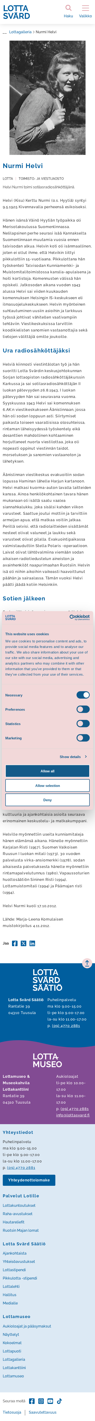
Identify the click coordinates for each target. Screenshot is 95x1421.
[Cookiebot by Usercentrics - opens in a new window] (69, 618)
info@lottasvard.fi (73, 1115)
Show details (70, 757)
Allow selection (47, 785)
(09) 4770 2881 (66, 1026)
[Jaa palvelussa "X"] (23, 943)
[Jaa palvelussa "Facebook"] (15, 943)
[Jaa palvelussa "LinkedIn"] (32, 943)
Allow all (47, 771)
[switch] (83, 709)
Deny (47, 800)
